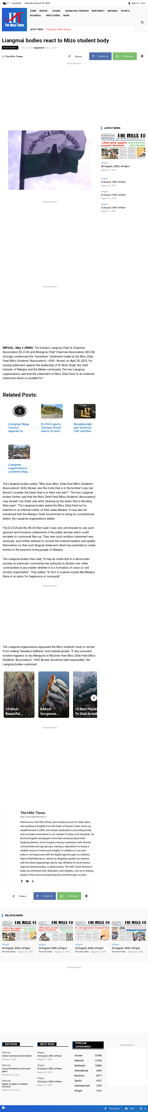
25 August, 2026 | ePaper (113, 182)
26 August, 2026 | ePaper (115, 166)
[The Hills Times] (14, 19)
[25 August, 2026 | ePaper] (56, 931)
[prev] (137, 29)
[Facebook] (21, 880)
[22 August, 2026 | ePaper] (129, 931)
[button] (142, 22)
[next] (143, 29)
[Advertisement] (74, 93)
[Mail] (27, 880)
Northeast (10, 47)
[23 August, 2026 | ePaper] (92, 931)
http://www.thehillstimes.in (33, 817)
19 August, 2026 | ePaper (58, 29)
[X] (32, 880)
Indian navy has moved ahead (16, 1056)
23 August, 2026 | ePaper (113, 195)
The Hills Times (14, 56)
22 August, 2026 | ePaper (113, 207)
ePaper (104, 163)
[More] (142, 56)
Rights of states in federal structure (14, 1085)
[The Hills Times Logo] (16, 1108)
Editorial (11, 1044)
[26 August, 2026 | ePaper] (123, 146)
